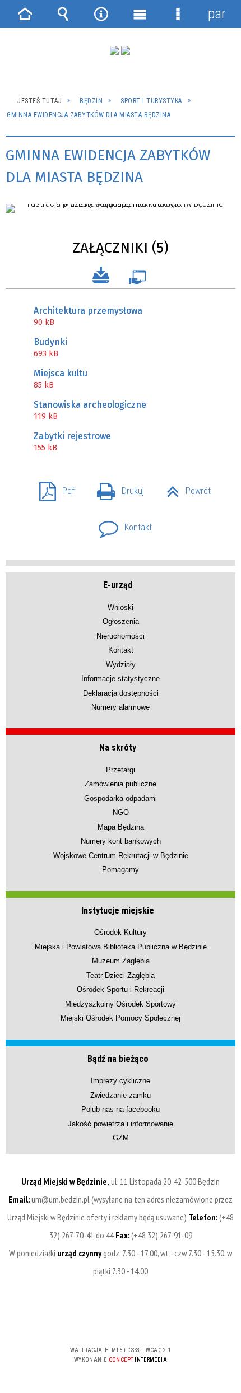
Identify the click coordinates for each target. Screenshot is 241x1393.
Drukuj (116, 487)
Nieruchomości (120, 636)
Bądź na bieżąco (118, 1059)
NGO (121, 812)
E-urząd (117, 585)
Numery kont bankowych (121, 841)
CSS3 (119, 1317)
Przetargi (120, 770)
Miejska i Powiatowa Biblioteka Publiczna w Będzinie (121, 947)
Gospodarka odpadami (120, 798)
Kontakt (121, 524)
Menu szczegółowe (177, 14)
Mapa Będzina (121, 827)
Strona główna (24, 14)
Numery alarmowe (120, 707)
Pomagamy (120, 869)
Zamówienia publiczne (120, 784)
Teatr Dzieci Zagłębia (120, 975)
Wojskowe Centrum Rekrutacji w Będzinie (120, 855)
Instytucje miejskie (117, 910)
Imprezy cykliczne (120, 1081)
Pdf (52, 487)
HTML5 (102, 1317)
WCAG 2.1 (155, 1317)
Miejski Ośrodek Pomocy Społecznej (120, 1018)
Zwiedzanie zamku (120, 1095)
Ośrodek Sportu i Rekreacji (120, 989)
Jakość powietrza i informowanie (120, 1124)
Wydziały (121, 664)
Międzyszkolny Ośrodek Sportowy (120, 1004)
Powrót (184, 487)
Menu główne (139, 14)
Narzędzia (101, 14)
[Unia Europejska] (125, 50)
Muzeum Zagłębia (121, 961)
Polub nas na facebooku (120, 1109)
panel (216, 14)
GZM (121, 1138)
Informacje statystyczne (120, 678)
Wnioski (120, 607)
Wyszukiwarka (62, 14)
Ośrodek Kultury (120, 932)
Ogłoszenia (121, 621)
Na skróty (117, 747)
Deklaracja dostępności (121, 693)
